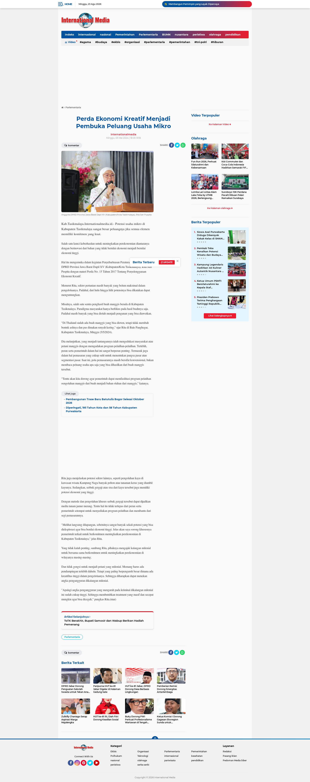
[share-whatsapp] (182, 145)
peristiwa (199, 34)
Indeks (69, 34)
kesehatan (197, 756)
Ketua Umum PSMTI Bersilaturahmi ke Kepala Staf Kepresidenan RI (209, 284)
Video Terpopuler (205, 115)
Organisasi (133, 42)
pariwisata (169, 760)
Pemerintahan (125, 34)
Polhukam (116, 756)
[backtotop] (155, 739)
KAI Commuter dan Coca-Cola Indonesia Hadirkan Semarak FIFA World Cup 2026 (235, 164)
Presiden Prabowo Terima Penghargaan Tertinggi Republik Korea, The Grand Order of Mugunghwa (210, 300)
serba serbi (143, 764)
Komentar (73, 145)
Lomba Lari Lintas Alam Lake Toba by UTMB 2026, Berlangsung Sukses (204, 195)
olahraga (215, 34)
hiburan (218, 42)
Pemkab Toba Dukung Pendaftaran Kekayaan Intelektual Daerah (204, 4)
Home (68, 4)
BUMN (166, 34)
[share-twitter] (177, 145)
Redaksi (227, 751)
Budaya (102, 42)
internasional (87, 34)
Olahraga (199, 138)
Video (72, 42)
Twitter (91, 767)
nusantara (181, 34)
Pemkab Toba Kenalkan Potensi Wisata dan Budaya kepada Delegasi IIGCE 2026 (210, 251)
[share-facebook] (171, 145)
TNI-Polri (201, 42)
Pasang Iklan (230, 756)
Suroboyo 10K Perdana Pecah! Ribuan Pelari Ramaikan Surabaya (234, 195)
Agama (86, 42)
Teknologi (142, 756)
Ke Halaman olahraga (219, 208)
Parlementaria (148, 34)
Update (168, 262)
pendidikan (233, 34)
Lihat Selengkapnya (219, 315)
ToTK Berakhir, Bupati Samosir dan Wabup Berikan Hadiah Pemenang (104, 622)
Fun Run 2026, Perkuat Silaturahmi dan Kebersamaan (203, 164)
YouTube (99, 767)
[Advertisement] (155, 74)
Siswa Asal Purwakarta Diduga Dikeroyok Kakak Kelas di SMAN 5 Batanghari (211, 235)
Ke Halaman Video (219, 124)
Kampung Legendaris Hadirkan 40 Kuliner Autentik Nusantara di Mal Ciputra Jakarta (210, 268)
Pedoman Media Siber (235, 760)
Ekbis (116, 42)
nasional (105, 34)
